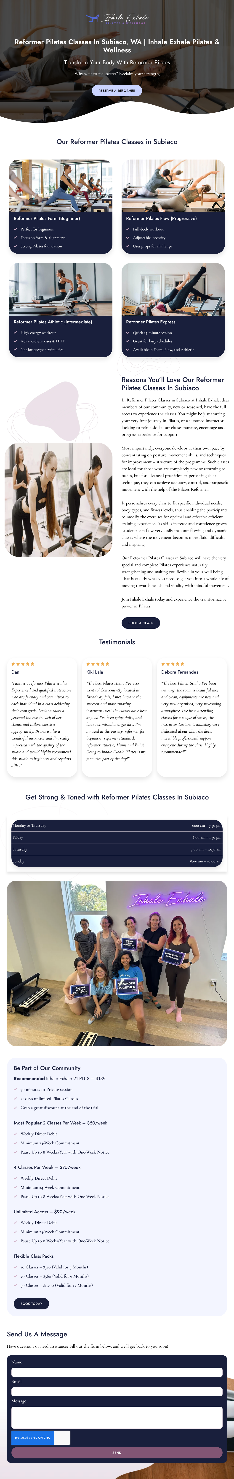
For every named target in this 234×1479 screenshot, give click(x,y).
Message (18, 1401)
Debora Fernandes (179, 672)
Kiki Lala (94, 672)
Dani (16, 672)
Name (16, 1362)
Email (16, 1381)
